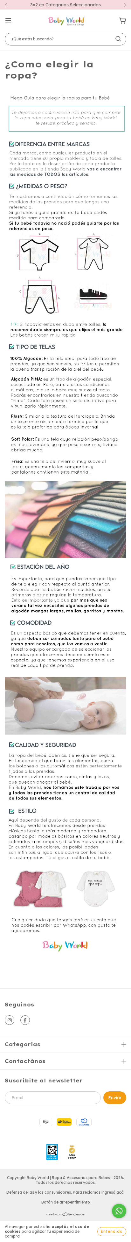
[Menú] (8, 21)
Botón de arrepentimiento (65, 1202)
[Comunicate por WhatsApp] (119, 1211)
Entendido (112, 1231)
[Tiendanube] (66, 1215)
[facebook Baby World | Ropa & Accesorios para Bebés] (25, 1020)
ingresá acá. (113, 1192)
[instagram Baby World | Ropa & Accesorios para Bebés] (9, 1020)
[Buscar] (118, 39)
